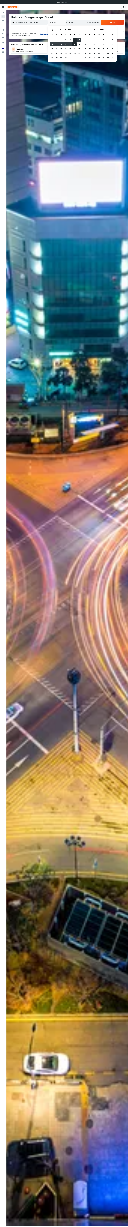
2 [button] (65, 40)
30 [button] (66, 58)
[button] (126, 2)
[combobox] (31, 22)
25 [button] (75, 53)
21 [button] (56, 53)
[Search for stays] (3, 16)
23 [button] (66, 53)
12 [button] (79, 44)
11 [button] (74, 44)
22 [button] (61, 53)
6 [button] (52, 44)
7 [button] (56, 44)
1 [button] (103, 40)
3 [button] (70, 40)
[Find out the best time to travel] (3, 37)
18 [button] (74, 49)
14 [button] (56, 49)
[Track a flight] (3, 34)
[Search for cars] (3, 20)
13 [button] (52, 49)
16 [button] (65, 49)
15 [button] (61, 49)
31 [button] (112, 58)
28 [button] (57, 58)
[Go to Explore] (3, 30)
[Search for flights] (3, 13)
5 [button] (79, 40)
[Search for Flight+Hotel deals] (3, 24)
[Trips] (3, 43)
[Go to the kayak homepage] (12, 7)
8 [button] (61, 44)
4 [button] (74, 40)
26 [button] (79, 53)
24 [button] (70, 53)
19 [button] (79, 49)
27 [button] (52, 58)
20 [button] (52, 53)
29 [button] (61, 58)
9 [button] (65, 44)
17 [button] (70, 49)
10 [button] (70, 44)
